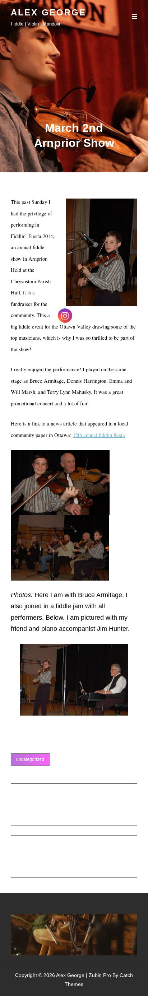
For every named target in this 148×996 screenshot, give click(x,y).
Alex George (48, 12)
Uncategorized (30, 759)
